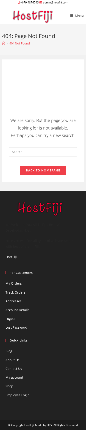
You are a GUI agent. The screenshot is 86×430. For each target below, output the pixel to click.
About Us (12, 360)
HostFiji (11, 257)
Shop (9, 386)
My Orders (14, 283)
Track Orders (15, 292)
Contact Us (14, 368)
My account (14, 377)
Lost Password (16, 327)
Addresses (14, 301)
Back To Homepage (43, 170)
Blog (9, 351)
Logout (11, 318)
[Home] (3, 43)
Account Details (17, 310)
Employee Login (18, 395)
